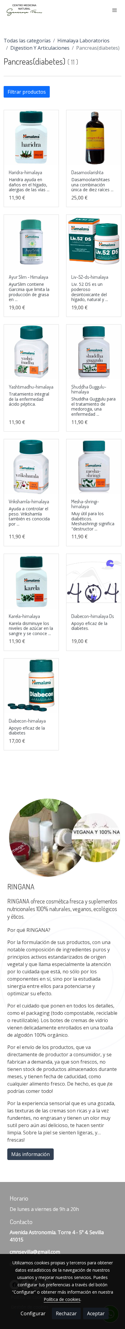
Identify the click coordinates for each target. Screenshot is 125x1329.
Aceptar (96, 1313)
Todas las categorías (27, 40)
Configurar (33, 1313)
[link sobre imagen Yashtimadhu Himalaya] (31, 352)
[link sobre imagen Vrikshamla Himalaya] (31, 466)
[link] (24, 10)
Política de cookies (62, 1299)
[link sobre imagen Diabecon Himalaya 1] (93, 581)
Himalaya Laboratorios (83, 40)
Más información (30, 1154)
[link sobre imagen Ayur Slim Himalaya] (31, 242)
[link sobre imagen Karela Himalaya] (31, 581)
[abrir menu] (114, 10)
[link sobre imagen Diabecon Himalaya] (31, 686)
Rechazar (66, 1313)
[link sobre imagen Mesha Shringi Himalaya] (93, 466)
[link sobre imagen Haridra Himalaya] (31, 137)
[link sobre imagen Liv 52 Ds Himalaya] (93, 242)
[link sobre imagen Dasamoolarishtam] (93, 137)
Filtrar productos (27, 91)
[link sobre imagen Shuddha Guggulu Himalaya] (93, 352)
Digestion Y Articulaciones (39, 48)
